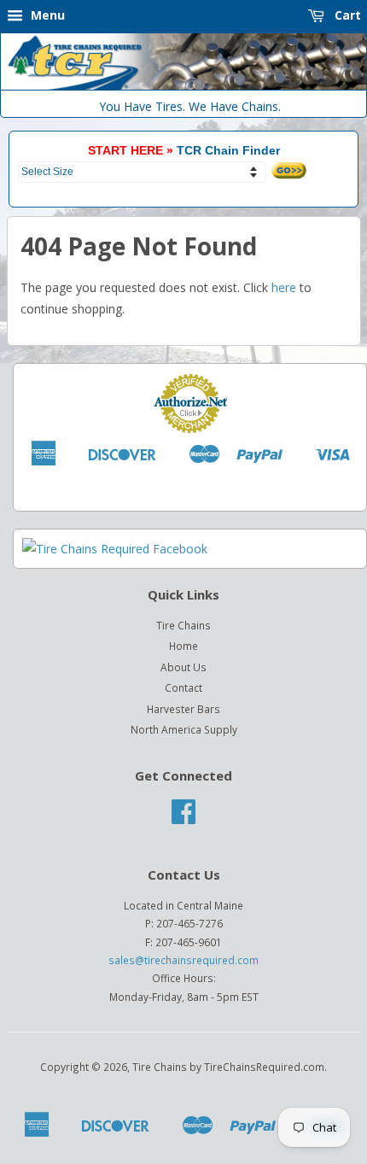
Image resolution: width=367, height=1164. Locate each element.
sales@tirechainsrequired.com (183, 960)
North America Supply (184, 729)
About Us (183, 667)
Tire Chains (183, 625)
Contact (183, 687)
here (283, 287)
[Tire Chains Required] (114, 549)
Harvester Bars (183, 709)
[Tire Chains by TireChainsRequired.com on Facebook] (183, 817)
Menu (46, 15)
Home (183, 645)
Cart (346, 15)
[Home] (183, 86)
